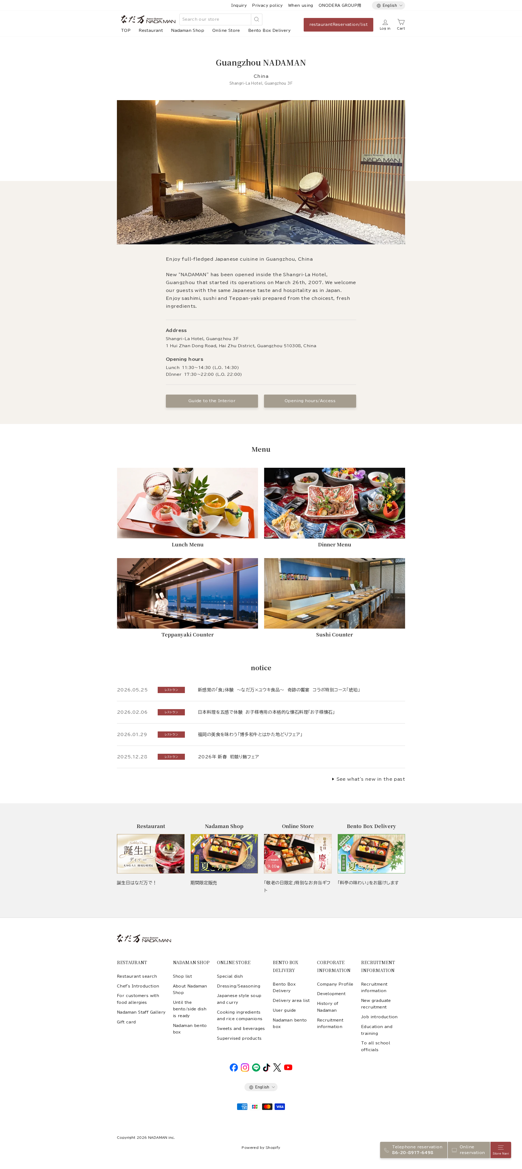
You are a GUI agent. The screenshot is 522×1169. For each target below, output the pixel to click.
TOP (125, 30)
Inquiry (239, 5)
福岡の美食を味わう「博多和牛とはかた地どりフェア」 (250, 734)
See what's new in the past (371, 779)
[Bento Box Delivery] (371, 853)
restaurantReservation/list (338, 24)
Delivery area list (291, 1000)
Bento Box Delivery (269, 30)
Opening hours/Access (310, 401)
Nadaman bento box (190, 1029)
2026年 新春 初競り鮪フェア (228, 757)
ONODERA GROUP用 (340, 5)
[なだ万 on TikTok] (266, 1070)
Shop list (182, 976)
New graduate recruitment (376, 1004)
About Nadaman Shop (190, 989)
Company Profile (335, 984)
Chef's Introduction (138, 986)
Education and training (376, 1030)
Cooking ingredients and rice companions (240, 1015)
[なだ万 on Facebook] (234, 1070)
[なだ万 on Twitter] (277, 1070)
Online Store (226, 30)
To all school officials (375, 1046)
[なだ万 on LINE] (256, 1070)
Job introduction (379, 1017)
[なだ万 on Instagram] (245, 1070)
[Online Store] (298, 853)
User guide (284, 1010)
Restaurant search (137, 976)
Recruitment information (330, 1023)
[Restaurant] (151, 853)
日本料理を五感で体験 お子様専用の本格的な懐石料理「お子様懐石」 (266, 712)
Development (331, 994)
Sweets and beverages (241, 1028)
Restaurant (151, 30)
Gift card (126, 1022)
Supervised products (239, 1038)
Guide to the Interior (211, 401)
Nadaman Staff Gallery (141, 1012)
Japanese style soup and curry (239, 999)
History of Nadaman (327, 1007)
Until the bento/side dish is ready (190, 1009)
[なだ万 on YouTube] (288, 1069)
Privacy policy (267, 5)
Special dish (230, 976)
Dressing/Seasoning (238, 986)
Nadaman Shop (187, 30)
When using (300, 5)
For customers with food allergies (138, 999)
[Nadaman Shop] (224, 853)
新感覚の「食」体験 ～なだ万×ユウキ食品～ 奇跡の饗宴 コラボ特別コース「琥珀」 (279, 690)
